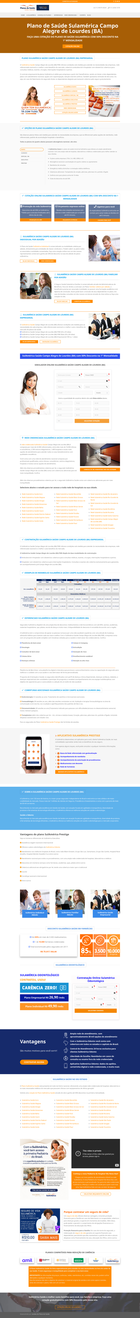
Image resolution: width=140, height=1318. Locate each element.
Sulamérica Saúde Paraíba (65, 1117)
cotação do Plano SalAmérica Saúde (42, 1093)
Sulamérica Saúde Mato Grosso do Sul (70, 1107)
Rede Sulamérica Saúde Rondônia (103, 509)
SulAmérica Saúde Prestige (50, 722)
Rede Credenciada (70, 15)
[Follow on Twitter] (117, 1)
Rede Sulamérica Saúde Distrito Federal (36, 514)
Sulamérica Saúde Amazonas (32, 1110)
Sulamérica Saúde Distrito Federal (34, 1120)
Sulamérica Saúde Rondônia (101, 1110)
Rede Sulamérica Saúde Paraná (67, 517)
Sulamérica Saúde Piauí (64, 1127)
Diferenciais (58, 15)
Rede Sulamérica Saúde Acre (32, 494)
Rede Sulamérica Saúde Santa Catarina (104, 516)
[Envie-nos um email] (119, 1)
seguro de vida (72, 1216)
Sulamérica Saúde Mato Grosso (67, 1103)
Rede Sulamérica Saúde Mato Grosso (69, 497)
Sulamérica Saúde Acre (30, 1100)
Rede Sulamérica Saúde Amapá (33, 501)
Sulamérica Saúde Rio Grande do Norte (105, 1103)
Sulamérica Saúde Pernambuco (67, 1124)
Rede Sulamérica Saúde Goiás (32, 521)
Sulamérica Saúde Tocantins (101, 1127)
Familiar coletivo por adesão (100, 287)
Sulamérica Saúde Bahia (30, 1114)
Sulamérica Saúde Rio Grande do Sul (104, 1107)
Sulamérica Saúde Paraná (65, 1120)
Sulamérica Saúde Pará (64, 1114)
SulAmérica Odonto (53, 847)
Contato (83, 15)
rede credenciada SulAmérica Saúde (34, 445)
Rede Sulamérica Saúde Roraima (102, 512)
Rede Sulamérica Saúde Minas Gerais (69, 506)
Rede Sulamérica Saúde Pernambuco (69, 520)
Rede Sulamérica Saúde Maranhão (68, 494)
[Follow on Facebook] (113, 1)
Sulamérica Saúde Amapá (31, 1107)
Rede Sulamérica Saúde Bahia (32, 507)
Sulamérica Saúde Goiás (30, 1127)
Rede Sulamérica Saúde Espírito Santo (35, 517)
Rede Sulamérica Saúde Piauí (66, 523)
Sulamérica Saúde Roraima (100, 1114)
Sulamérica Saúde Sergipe (100, 1124)
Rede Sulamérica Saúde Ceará (32, 511)
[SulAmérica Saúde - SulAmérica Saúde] (34, 7)
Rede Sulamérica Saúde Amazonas (34, 504)
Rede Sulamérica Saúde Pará (66, 510)
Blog (89, 15)
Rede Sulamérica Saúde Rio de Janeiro (104, 494)
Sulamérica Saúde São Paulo (101, 1120)
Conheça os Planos (44, 15)
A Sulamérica (31, 15)
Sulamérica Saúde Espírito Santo (33, 1124)
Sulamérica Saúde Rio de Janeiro (102, 1100)
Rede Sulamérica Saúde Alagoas (33, 497)
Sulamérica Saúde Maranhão (66, 1100)
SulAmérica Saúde (28, 65)
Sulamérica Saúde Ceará (30, 1117)
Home (23, 15)
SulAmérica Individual (41, 246)
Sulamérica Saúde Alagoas (31, 1103)
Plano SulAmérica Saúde (30, 1086)
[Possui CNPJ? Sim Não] (96, 375)
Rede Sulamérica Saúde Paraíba (67, 513)
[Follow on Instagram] (115, 1)
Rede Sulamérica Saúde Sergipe (102, 525)
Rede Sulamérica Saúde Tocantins (103, 528)
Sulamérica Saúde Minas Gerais (67, 1110)
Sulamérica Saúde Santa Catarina (102, 1117)
